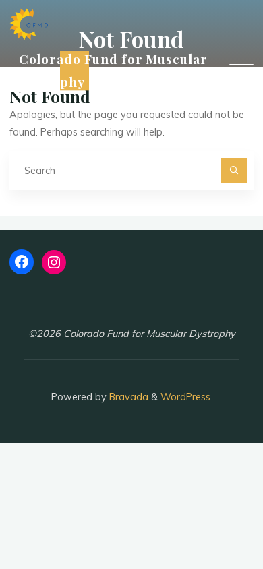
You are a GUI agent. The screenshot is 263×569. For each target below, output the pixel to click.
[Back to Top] (210, 516)
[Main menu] (241, 71)
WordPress (185, 397)
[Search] (233, 170)
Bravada (127, 397)
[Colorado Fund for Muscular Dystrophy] (29, 24)
